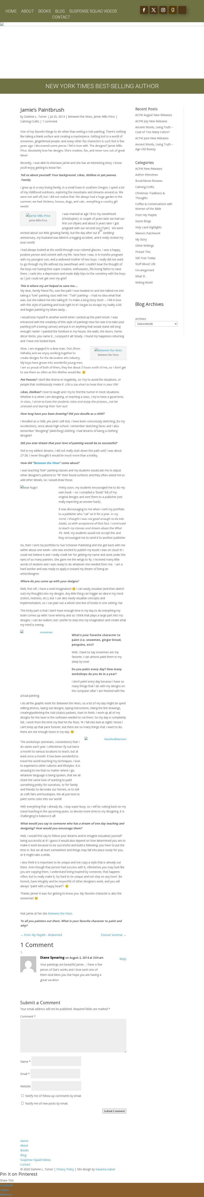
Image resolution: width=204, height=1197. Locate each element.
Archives (140, 319)
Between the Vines (80, 116)
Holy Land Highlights (148, 227)
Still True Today (145, 258)
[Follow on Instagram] (163, 10)
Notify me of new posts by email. (46, 1103)
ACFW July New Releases (151, 121)
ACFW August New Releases (153, 115)
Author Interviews (146, 174)
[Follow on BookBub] (182, 10)
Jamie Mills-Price (104, 116)
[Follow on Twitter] (154, 10)
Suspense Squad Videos (93, 12)
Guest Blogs (143, 221)
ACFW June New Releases (152, 138)
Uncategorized (144, 270)
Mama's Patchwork (147, 233)
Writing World (144, 282)
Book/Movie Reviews (149, 181)
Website (25, 1086)
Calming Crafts (29, 121)
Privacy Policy (65, 1169)
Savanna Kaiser (105, 1169)
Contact (61, 18)
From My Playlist (146, 215)
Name (25, 1061)
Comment (28, 1016)
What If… (141, 276)
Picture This (142, 252)
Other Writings (144, 245)
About (27, 12)
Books (44, 12)
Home (11, 12)
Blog (60, 12)
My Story (141, 239)
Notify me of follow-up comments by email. (53, 1096)
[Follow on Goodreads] (173, 10)
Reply (122, 959)
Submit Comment (114, 1111)
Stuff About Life (145, 264)
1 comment (49, 121)
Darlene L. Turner (35, 116)
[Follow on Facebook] (144, 10)
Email (25, 1074)
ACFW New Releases (148, 168)
